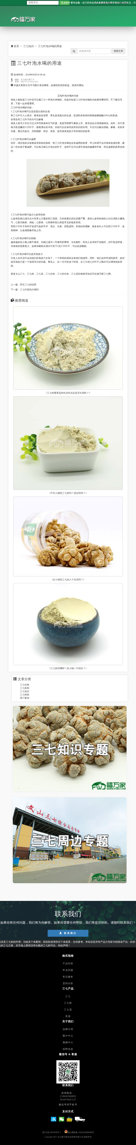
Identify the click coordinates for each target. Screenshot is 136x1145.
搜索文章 (118, 51)
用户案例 (24, 698)
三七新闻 (24, 688)
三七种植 (24, 694)
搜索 (65, 3)
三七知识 (28, 46)
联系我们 (70, 933)
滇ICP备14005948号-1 (51, 1132)
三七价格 (50, 274)
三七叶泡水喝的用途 (50, 46)
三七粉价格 (63, 274)
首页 (16, 46)
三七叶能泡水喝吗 (29, 289)
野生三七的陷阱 (28, 284)
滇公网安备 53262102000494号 (81, 1132)
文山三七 (20, 274)
